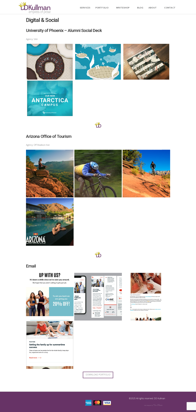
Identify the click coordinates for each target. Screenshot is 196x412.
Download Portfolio (98, 374)
